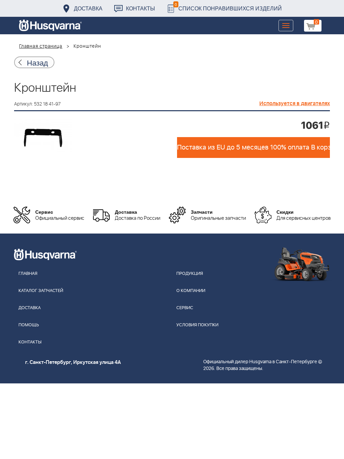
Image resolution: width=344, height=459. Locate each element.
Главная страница (40, 46)
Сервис (184, 308)
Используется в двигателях (294, 103)
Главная (27, 273)
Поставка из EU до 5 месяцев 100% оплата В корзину (253, 147)
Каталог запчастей (40, 291)
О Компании (190, 291)
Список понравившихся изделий (228, 6)
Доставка (88, 8)
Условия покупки (197, 325)
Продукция (189, 273)
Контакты (140, 8)
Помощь (28, 325)
